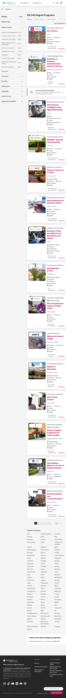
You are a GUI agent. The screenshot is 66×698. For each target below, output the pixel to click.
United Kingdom (46, 534)
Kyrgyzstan (58, 616)
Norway (56, 561)
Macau (43, 599)
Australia (57, 534)
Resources (38, 3)
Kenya (43, 605)
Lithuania (30, 564)
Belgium (43, 558)
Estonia (56, 583)
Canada (29, 537)
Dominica (30, 622)
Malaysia (43, 547)
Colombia (30, 561)
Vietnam (29, 586)
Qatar (42, 611)
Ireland (29, 547)
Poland (56, 552)
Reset (21, 16)
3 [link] (42, 523)
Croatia (56, 597)
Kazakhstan (58, 577)
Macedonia (57, 619)
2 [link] (39, 523)
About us (36, 663)
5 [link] (49, 523)
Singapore (57, 558)
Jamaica (43, 591)
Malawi (29, 619)
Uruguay (57, 626)
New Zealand (31, 550)
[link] (8, 9)
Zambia (43, 580)
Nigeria (29, 605)
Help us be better (57, 693)
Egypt (56, 586)
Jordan (43, 597)
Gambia (43, 619)
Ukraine (57, 622)
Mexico (43, 552)
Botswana (30, 597)
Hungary (43, 561)
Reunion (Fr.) (45, 613)
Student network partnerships (39, 670)
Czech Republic (59, 555)
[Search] (53, 2)
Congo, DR (57, 608)
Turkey (43, 564)
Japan (56, 547)
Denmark (30, 569)
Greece (56, 564)
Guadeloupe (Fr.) (32, 613)
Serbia (43, 602)
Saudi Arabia (31, 588)
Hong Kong (30, 555)
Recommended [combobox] (59, 23)
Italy (55, 537)
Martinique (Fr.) (46, 616)
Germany (30, 539)
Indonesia (44, 572)
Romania (57, 569)
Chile (28, 575)
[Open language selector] (57, 2)
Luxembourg (31, 591)
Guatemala (30, 602)
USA (28, 534)
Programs (25, 3)
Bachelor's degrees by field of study (56, 671)
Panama (29, 599)
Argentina (30, 566)
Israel (56, 572)
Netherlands (31, 542)
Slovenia (57, 613)
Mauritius (57, 591)
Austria (56, 566)
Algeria (56, 602)
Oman (43, 588)
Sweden (56, 550)
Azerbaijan (57, 599)
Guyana (29, 608)
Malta (42, 577)
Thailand (43, 566)
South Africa (58, 539)
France (43, 539)
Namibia (43, 626)
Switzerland (44, 550)
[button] (12, 32)
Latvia (29, 583)
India (42, 575)
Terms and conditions (42, 693)
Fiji (55, 611)
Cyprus (43, 569)
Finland (43, 555)
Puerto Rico (30, 580)
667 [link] (57, 523)
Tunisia (56, 594)
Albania (29, 629)
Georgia (57, 580)
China (42, 542)
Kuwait (29, 611)
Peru (55, 605)
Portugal (30, 552)
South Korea (31, 572)
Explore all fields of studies (55, 663)
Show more (5, 71)
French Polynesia (32, 626)
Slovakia (43, 594)
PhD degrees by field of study (56, 675)
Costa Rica (57, 588)
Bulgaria (29, 594)
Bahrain (43, 608)
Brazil (29, 558)
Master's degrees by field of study (55, 667)
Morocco (43, 586)
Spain (42, 537)
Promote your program (40, 666)
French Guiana (31, 616)
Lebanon (57, 575)
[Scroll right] (64, 19)
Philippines (44, 583)
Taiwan (29, 577)
